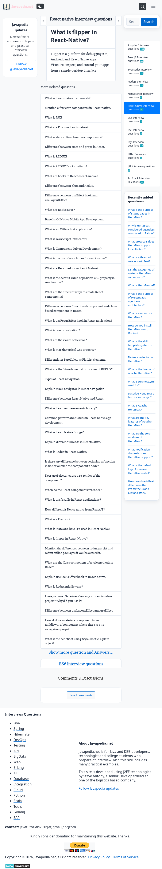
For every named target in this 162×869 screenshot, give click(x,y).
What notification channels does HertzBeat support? (140, 453)
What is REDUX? (56, 156)
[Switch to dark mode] (40, 6)
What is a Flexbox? (57, 519)
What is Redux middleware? (64, 586)
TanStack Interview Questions (139, 180)
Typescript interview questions (139, 71)
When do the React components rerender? (73, 490)
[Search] (142, 6)
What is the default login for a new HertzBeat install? (140, 469)
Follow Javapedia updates (99, 788)
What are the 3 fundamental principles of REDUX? (79, 369)
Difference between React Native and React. (74, 398)
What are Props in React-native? (66, 127)
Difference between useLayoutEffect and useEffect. (79, 610)
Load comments (81, 695)
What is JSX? (53, 117)
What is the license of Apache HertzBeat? (141, 371)
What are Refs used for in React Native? (71, 268)
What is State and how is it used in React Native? (77, 529)
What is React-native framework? (67, 98)
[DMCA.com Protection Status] (18, 866)
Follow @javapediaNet (21, 66)
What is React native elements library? (71, 408)
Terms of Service (125, 857)
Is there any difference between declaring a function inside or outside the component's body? (80, 464)
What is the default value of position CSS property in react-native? (80, 280)
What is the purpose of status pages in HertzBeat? (140, 213)
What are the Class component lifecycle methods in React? (79, 565)
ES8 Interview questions (136, 131)
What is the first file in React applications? (73, 499)
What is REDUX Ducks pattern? (66, 166)
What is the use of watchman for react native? (76, 258)
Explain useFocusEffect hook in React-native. (75, 577)
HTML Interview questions (137, 156)
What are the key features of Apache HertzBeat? (139, 421)
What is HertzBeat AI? (141, 285)
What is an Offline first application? (69, 229)
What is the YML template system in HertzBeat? (140, 345)
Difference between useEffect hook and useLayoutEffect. (71, 197)
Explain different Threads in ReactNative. (73, 442)
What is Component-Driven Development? (73, 249)
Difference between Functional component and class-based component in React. (81, 308)
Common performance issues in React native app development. (78, 420)
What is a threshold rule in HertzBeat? (140, 259)
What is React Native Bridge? (64, 432)
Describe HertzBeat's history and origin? (141, 395)
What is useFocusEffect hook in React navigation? (78, 321)
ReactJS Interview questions (138, 59)
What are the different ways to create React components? (74, 294)
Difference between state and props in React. (75, 147)
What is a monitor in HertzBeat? (140, 315)
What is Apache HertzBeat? (137, 407)
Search (148, 21)
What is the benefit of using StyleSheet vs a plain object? (77, 641)
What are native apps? (60, 210)
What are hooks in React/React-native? (71, 176)
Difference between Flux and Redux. (69, 186)
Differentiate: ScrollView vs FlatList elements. (75, 359)
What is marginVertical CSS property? (70, 350)
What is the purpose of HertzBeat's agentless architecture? (140, 299)
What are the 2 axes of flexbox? (66, 340)
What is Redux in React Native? (66, 452)
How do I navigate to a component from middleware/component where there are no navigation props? (74, 624)
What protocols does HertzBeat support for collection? (141, 245)
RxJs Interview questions (136, 143)
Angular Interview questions (138, 47)
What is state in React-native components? (74, 137)
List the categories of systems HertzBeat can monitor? (141, 273)
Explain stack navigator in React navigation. (75, 389)
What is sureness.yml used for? (141, 383)
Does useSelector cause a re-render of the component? (72, 478)
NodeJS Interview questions (138, 83)
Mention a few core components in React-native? (78, 108)
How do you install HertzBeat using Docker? (139, 329)
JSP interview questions (141, 168)
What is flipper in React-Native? (66, 538)
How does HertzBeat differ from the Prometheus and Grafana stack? (141, 487)
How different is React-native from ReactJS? (75, 509)
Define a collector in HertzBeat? (140, 359)
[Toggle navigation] (153, 6)
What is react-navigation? (62, 330)
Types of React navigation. (63, 379)
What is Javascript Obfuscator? (66, 239)
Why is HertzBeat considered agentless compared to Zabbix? (141, 229)
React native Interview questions (141, 107)
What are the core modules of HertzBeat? (139, 437)
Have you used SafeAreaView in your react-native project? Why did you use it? (78, 598)
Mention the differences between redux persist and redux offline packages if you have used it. (79, 550)
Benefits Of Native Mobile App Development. (75, 219)
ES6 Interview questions (81, 663)
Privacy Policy (99, 857)
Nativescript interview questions (140, 95)
